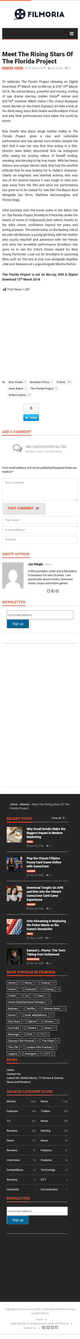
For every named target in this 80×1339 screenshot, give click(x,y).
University (13, 1189)
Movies (18, 68)
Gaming (31, 871)
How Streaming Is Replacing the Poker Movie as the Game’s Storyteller (46, 925)
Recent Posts (19, 819)
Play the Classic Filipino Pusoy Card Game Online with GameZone (44, 862)
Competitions (15, 1169)
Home (14, 804)
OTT (43, 1179)
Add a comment (16, 432)
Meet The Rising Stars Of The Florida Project (37, 57)
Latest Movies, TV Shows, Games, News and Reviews (39, 1323)
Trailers (45, 1111)
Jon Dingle (57, 68)
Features (7, 68)
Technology (48, 1169)
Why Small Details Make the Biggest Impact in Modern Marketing (46, 833)
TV (8, 1120)
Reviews (12, 1130)
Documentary (49, 1189)
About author (15, 554)
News (30, 842)
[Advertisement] (40, 334)
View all (56, 818)
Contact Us (13, 1074)
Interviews (33, 959)
